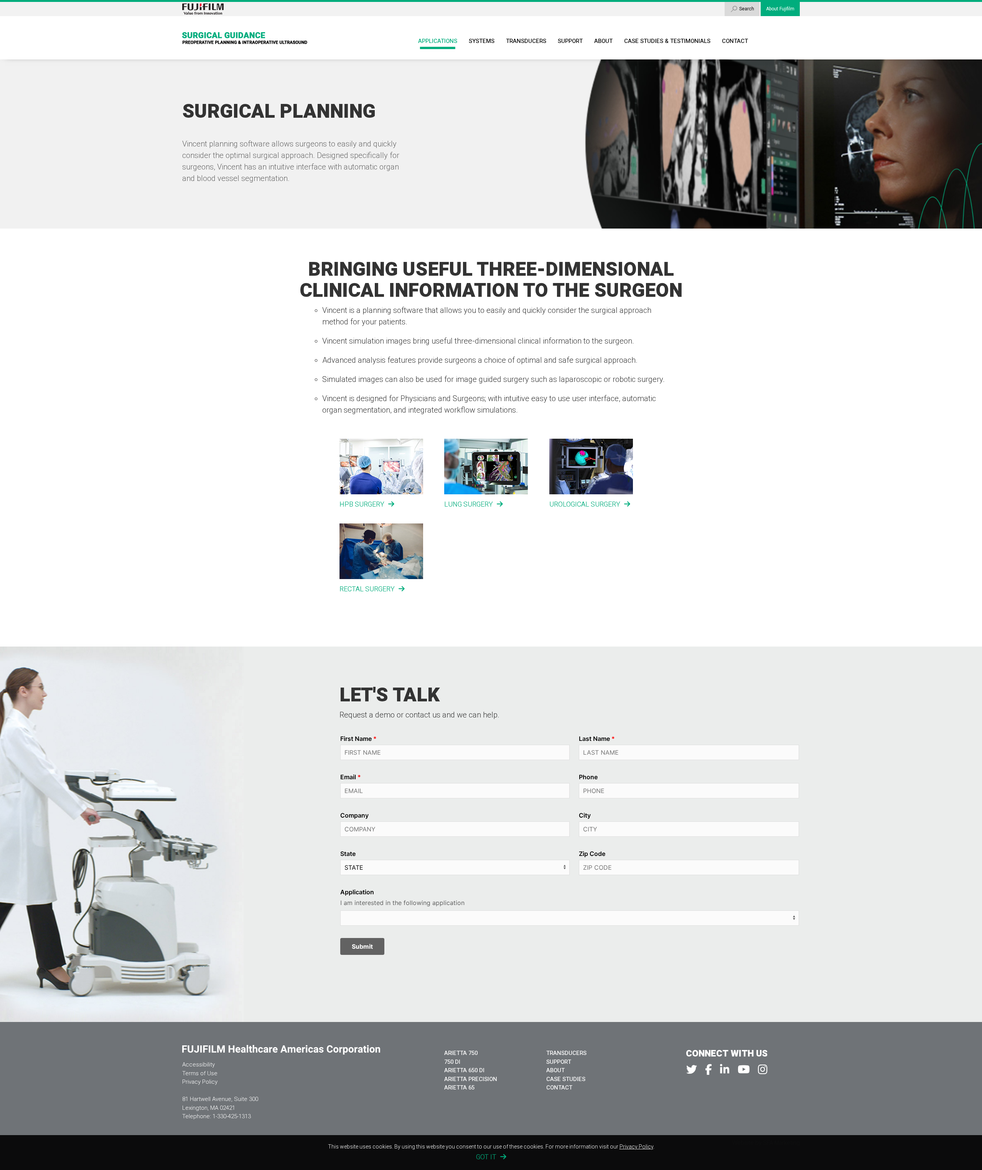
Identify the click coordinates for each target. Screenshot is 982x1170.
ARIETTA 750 (461, 1053)
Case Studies (565, 1079)
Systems (481, 41)
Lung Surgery (468, 504)
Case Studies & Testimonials (667, 41)
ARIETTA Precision (470, 1079)
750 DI (452, 1062)
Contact (735, 41)
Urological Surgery (584, 504)
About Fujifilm (780, 9)
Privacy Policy (199, 1081)
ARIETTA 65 (459, 1087)
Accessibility (198, 1064)
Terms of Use (199, 1073)
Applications (437, 41)
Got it (486, 1157)
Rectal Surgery (367, 589)
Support (570, 41)
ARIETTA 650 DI (464, 1070)
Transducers (526, 41)
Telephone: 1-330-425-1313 (216, 1116)
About (603, 41)
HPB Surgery (361, 504)
